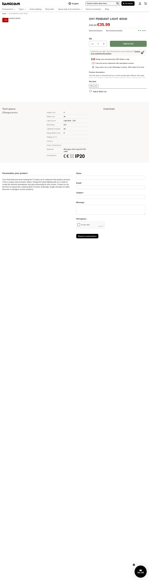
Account (140, 3)
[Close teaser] (134, 565)
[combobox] (103, 3)
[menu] (74, 9)
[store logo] (11, 3)
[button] (75, 3)
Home (4, 13)
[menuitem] (8, 9)
